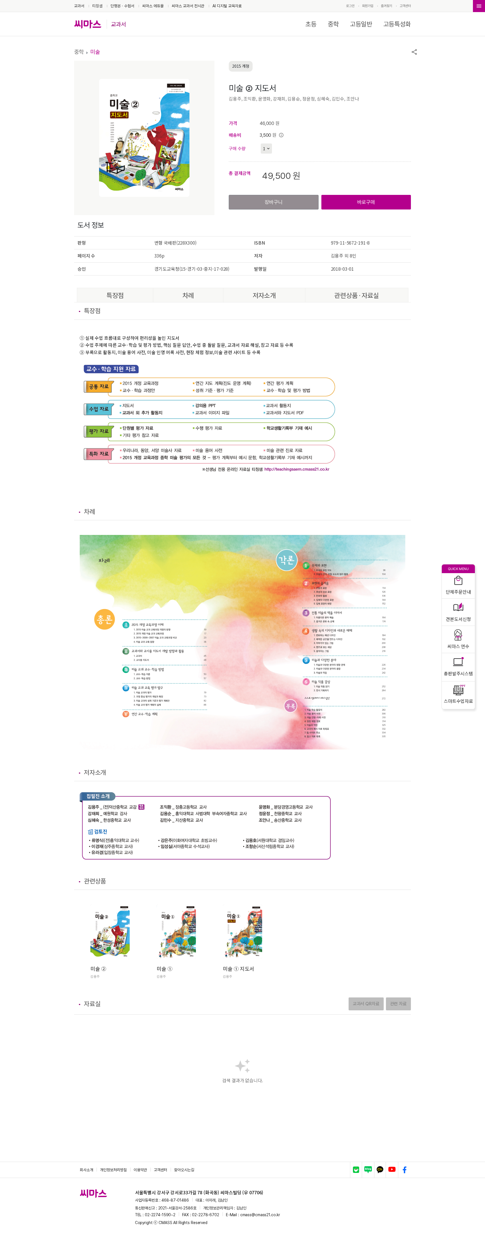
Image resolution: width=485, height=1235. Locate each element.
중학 (333, 24)
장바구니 (273, 202)
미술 (95, 52)
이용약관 (140, 1170)
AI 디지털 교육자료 (227, 6)
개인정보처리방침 (113, 1170)
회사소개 (86, 1170)
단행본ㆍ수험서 (122, 6)
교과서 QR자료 (366, 1003)
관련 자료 (398, 1003)
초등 (310, 24)
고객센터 (405, 6)
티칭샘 (97, 6)
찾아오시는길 (184, 1170)
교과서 (79, 6)
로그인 (350, 6)
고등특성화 (397, 24)
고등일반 (361, 24)
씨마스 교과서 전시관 (188, 6)
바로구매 (366, 202)
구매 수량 (237, 148)
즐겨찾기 (386, 6)
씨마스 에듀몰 (153, 6)
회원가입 (367, 6)
